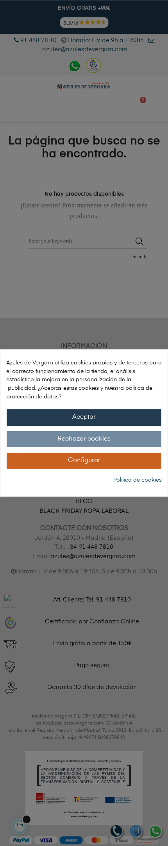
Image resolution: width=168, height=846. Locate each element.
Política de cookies (137, 480)
